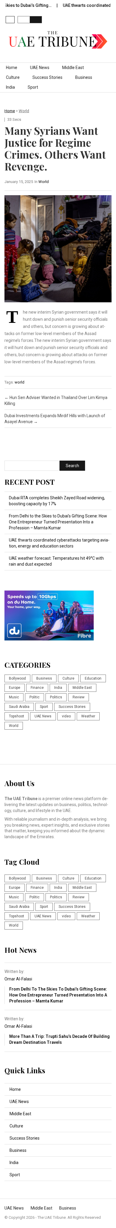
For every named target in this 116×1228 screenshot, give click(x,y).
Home (11, 67)
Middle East (73, 67)
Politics (56, 697)
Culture (13, 77)
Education (93, 678)
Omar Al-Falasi (18, 979)
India (10, 87)
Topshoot (16, 716)
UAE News (39, 67)
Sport (33, 87)
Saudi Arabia (19, 707)
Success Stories (47, 77)
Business (83, 77)
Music (14, 697)
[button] (10, 19)
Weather (88, 716)
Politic (34, 697)
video (66, 716)
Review (78, 697)
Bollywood (17, 678)
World (24, 111)
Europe (14, 688)
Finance (37, 688)
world (19, 382)
